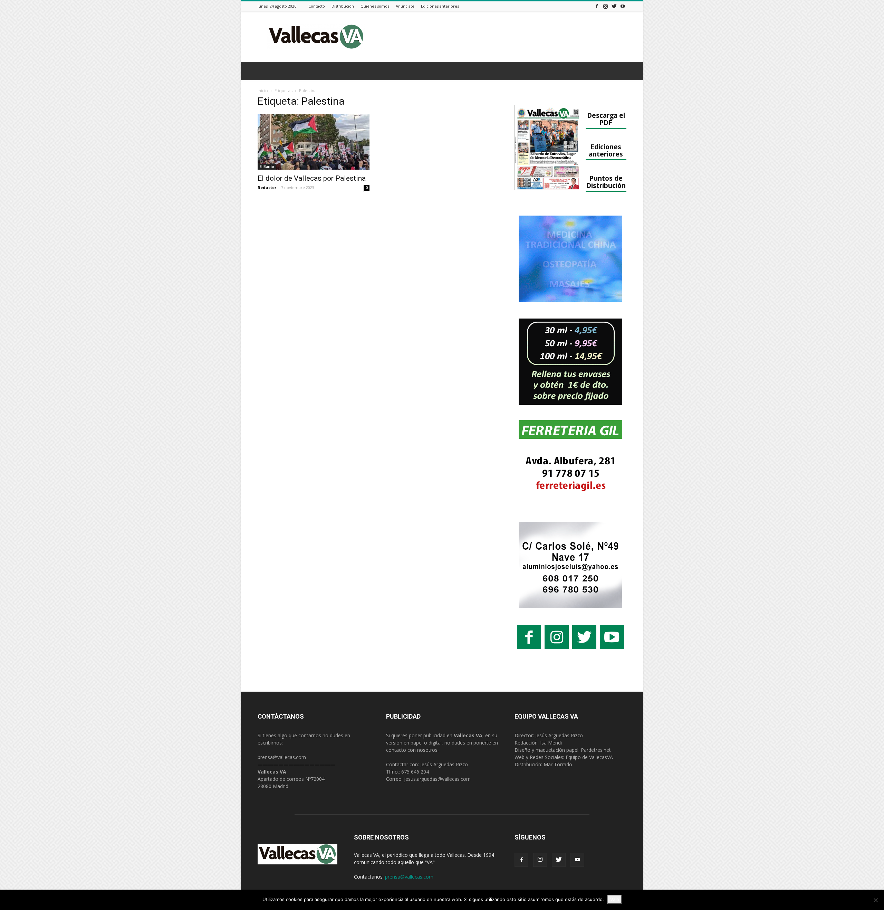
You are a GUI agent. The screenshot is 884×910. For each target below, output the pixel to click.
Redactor (267, 187)
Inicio (263, 91)
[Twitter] (614, 6)
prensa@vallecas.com (282, 757)
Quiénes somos (375, 6)
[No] (875, 900)
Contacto (316, 6)
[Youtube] (622, 6)
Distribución (343, 6)
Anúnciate (405, 6)
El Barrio (267, 166)
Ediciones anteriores (440, 6)
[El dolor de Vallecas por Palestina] (313, 142)
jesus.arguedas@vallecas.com (437, 779)
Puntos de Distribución (606, 181)
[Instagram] (605, 6)
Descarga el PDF (606, 119)
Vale (614, 899)
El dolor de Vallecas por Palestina (312, 178)
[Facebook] (596, 6)
